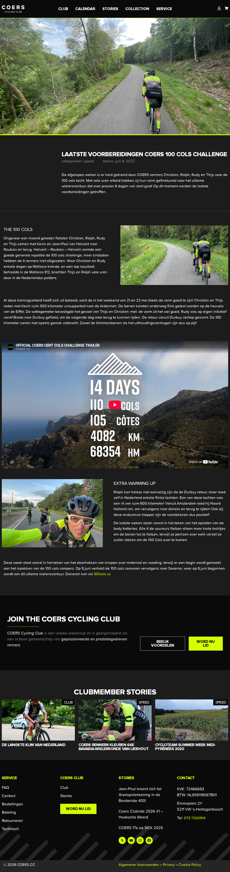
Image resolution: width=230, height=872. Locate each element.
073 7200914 (195, 818)
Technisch (10, 829)
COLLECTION (137, 9)
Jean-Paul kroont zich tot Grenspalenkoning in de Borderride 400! (140, 795)
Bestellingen (12, 804)
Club (64, 787)
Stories (66, 796)
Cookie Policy (190, 864)
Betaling (9, 812)
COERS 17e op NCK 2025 (141, 827)
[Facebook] (149, 840)
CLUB (63, 9)
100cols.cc (102, 574)
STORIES (110, 9)
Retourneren (12, 820)
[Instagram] (140, 840)
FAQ (5, 787)
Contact (8, 796)
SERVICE (164, 9)
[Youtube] (131, 840)
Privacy (169, 864)
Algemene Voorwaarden (139, 864)
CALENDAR (85, 9)
